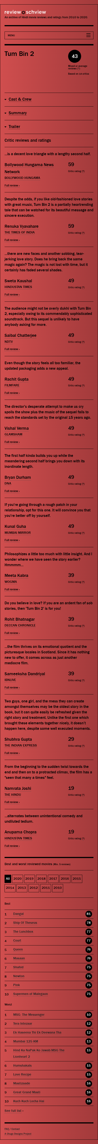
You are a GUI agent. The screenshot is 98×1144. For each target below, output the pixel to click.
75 (89, 967)
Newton (18, 976)
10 (89, 1015)
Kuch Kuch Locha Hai (28, 1101)
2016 (65, 879)
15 (89, 1050)
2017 (53, 879)
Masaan (19, 958)
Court (17, 940)
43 (75, 56)
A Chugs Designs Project (18, 1134)
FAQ (7, 1129)
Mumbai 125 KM (25, 1041)
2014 (10, 888)
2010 (58, 888)
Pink (16, 985)
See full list (13, 1111)
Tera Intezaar (22, 1023)
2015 (77, 879)
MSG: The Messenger (28, 1015)
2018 (41, 879)
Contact (15, 1129)
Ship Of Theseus (25, 923)
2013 (22, 888)
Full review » (12, 185)
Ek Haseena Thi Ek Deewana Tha (37, 1032)
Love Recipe (22, 1074)
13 (89, 1041)
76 (89, 949)
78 (89, 923)
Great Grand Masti (26, 1092)
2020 (17, 879)
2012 (34, 888)
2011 (46, 888)
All (8, 879)
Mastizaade (21, 1083)
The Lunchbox (23, 931)
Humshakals (22, 1065)
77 (89, 931)
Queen (18, 949)
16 (89, 1083)
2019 (29, 879)
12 (89, 1023)
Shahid (18, 967)
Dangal (18, 914)
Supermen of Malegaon (30, 994)
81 (89, 914)
